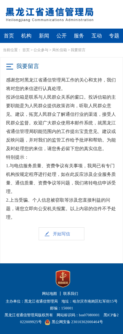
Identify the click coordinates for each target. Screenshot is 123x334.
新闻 (44, 36)
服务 (79, 36)
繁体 (85, 5)
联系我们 (70, 293)
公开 (61, 36)
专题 (114, 36)
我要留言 (78, 50)
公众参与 (40, 50)
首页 (9, 36)
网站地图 (49, 293)
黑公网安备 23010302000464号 (77, 322)
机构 (26, 36)
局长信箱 (59, 50)
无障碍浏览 (108, 5)
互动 (97, 36)
